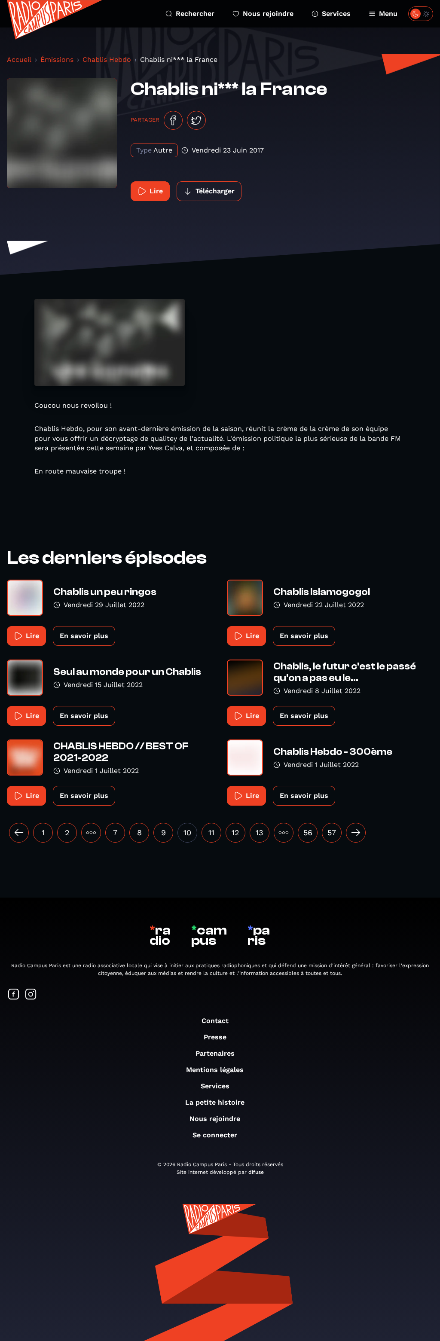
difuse (256, 1172)
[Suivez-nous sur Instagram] (31, 994)
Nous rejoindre (268, 13)
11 (211, 832)
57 (331, 832)
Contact (215, 1021)
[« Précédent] (18, 832)
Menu (388, 13)
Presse (215, 1037)
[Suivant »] (355, 832)
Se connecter (214, 1135)
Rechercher (195, 13)
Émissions (56, 59)
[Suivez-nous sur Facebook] (14, 994)
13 (259, 832)
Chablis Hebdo (106, 59)
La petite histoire (214, 1102)
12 (235, 832)
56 (307, 832)
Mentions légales (215, 1070)
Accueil (19, 59)
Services (336, 13)
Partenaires (215, 1053)
